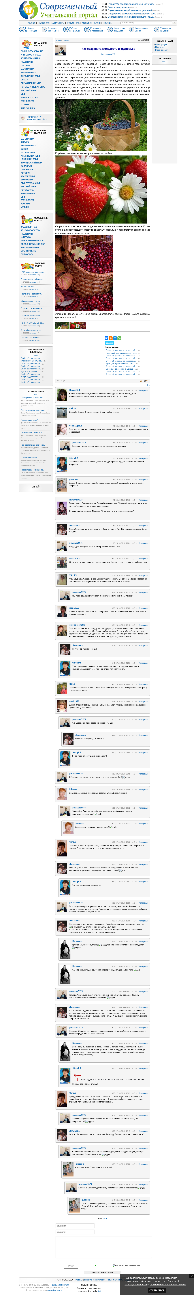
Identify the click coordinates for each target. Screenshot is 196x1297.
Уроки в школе (27, 286)
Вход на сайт (161, 50)
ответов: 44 (34, 289)
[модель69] (62, 616)
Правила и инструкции (94, 1280)
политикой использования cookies (168, 1284)
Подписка (159, 47)
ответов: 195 (34, 304)
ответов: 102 (34, 311)
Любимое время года (30, 316)
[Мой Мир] (115, 338)
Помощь (107, 23)
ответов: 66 (34, 333)
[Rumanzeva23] (62, 514)
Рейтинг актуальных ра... (32, 323)
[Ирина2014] (62, 400)
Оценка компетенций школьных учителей (130, 10)
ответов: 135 (34, 275)
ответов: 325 (34, 326)
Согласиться (156, 1290)
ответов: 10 (34, 296)
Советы (66, 40)
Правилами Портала (60, 1285)
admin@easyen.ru (54, 1290)
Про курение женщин (30, 337)
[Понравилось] (141, 381)
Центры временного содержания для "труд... (131, 17)
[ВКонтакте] (106, 338)
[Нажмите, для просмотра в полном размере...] (101, 150)
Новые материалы (115, 1280)
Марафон (87, 23)
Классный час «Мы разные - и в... (121, 353)
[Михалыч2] (62, 567)
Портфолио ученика (118, 7)
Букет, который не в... (31, 371)
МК (77, 23)
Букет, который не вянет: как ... (120, 363)
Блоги (97, 23)
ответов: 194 (34, 282)
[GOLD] (62, 693)
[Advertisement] (78, 356)
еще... (37, 269)
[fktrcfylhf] (62, 471)
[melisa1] (62, 417)
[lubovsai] (62, 799)
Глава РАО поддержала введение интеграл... (131, 4)
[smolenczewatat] (62, 635)
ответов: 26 (34, 318)
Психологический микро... (33, 279)
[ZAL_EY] (62, 584)
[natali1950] (62, 711)
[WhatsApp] (119, 338)
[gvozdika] (62, 491)
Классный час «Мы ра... (32, 361)
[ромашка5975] (65, 450)
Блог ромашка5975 (108, 54)
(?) (99, 1291)
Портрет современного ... (32, 308)
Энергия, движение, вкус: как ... (121, 369)
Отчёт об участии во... (31, 358)
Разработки (44, 23)
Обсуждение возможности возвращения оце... (132, 13)
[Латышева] (62, 534)
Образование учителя (31, 301)
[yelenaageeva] (62, 434)
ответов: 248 (34, 340)
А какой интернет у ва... (32, 330)
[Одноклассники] (111, 338)
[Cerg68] (62, 856)
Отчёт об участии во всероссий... (121, 350)
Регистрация (161, 44)
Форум (70, 23)
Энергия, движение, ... (31, 377)
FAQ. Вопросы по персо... (33, 272)
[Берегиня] (65, 958)
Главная (31, 23)
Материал (143, 390)
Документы (58, 23)
